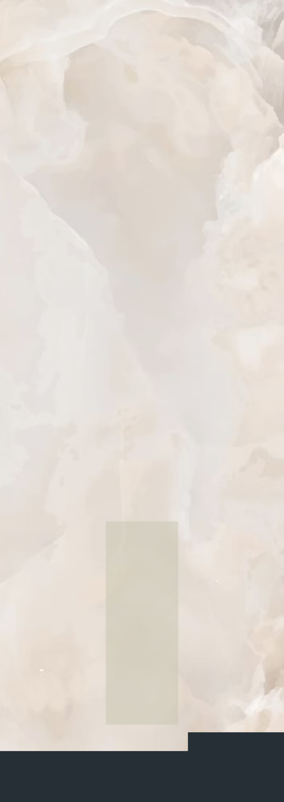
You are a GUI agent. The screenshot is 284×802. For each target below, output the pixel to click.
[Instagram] (171, 25)
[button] (4, 356)
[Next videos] (282, 372)
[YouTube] (174, 25)
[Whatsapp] (167, 25)
